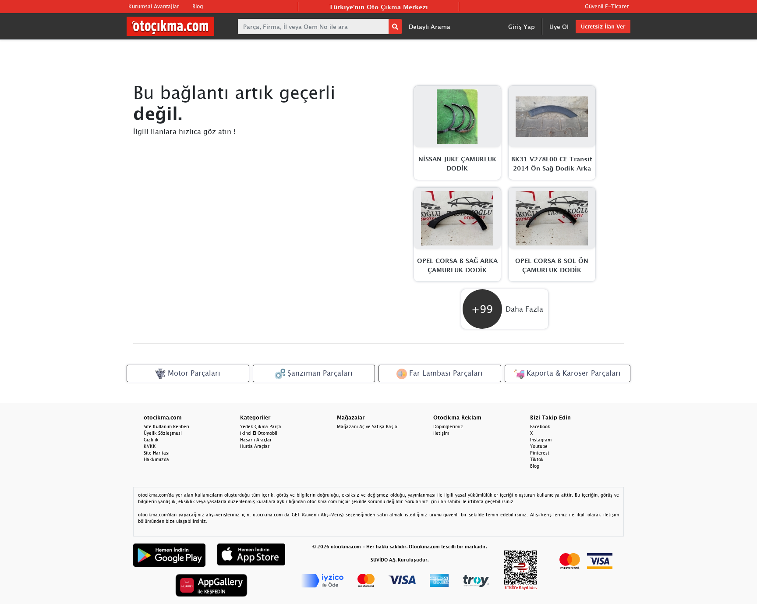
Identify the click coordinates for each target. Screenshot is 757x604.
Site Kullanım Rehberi (166, 426)
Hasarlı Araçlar (256, 439)
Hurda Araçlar (254, 446)
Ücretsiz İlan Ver (603, 26)
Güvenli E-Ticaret (607, 6)
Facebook (540, 426)
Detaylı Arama (429, 26)
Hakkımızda (156, 459)
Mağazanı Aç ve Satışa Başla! (368, 426)
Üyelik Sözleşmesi (163, 433)
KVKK (150, 446)
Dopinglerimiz (448, 426)
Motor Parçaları (193, 373)
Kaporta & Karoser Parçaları (572, 373)
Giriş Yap (521, 26)
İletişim (441, 433)
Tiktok (537, 459)
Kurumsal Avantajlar (153, 6)
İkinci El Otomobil (258, 433)
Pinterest (539, 452)
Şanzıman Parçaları (319, 373)
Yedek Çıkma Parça (260, 426)
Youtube (539, 446)
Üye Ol (559, 26)
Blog (197, 6)
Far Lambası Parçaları (445, 373)
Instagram (541, 439)
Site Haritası (157, 452)
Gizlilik (151, 439)
